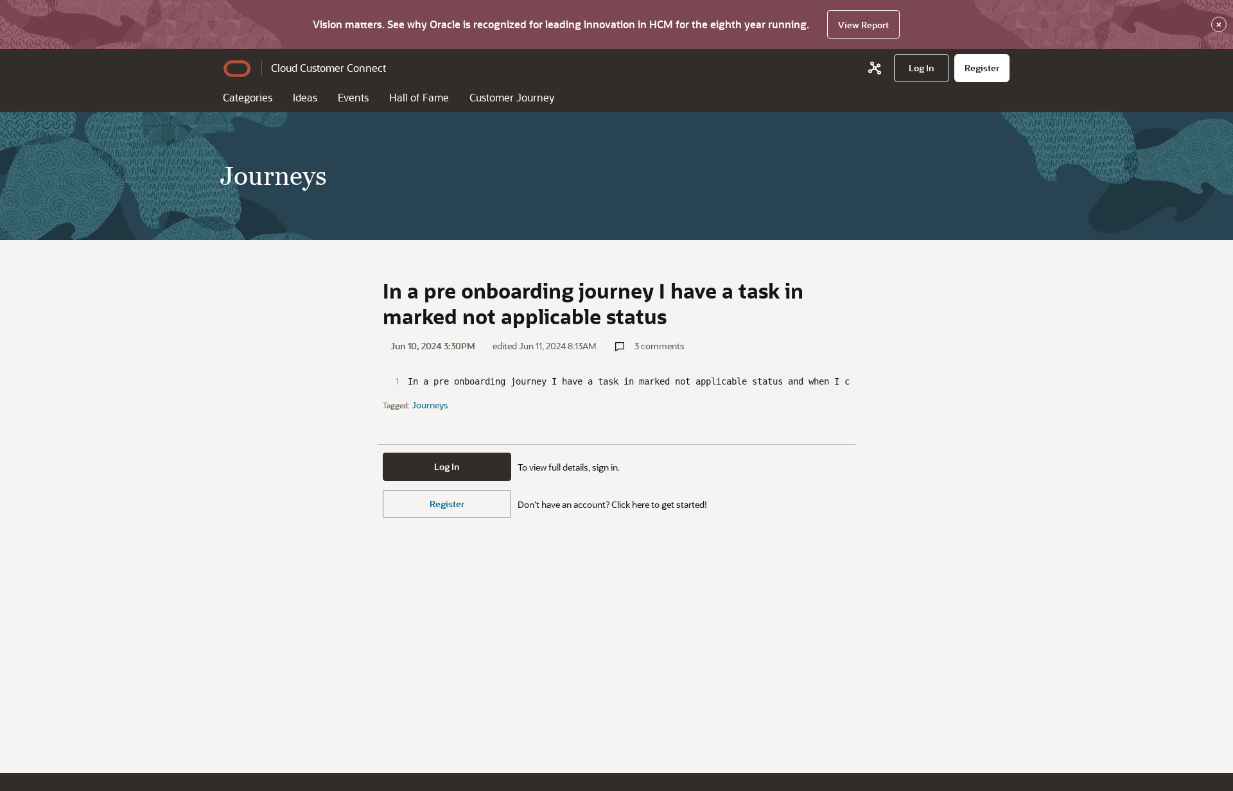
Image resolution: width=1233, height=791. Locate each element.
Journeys (430, 405)
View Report (863, 25)
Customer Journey (511, 97)
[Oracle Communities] (874, 68)
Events (353, 97)
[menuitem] (921, 68)
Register (447, 504)
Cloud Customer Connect (328, 67)
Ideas (305, 97)
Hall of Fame (419, 97)
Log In (447, 466)
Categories (247, 97)
